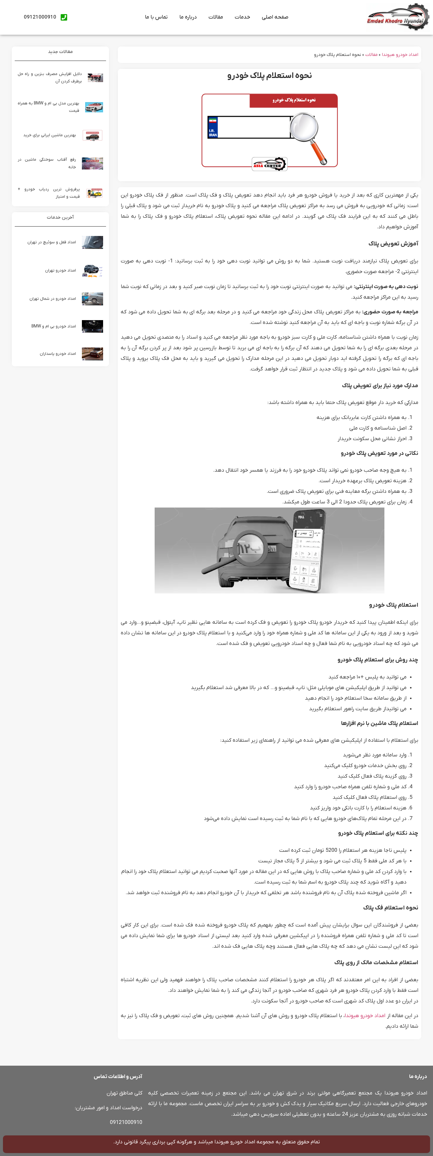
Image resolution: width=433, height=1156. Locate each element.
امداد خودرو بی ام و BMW (54, 326)
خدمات (242, 17)
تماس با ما (156, 17)
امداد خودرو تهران (60, 270)
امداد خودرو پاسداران (58, 354)
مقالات (216, 17)
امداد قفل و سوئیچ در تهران (51, 242)
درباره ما (188, 17)
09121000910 (126, 1122)
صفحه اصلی (275, 17)
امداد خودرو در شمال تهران (52, 299)
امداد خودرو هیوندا (400, 55)
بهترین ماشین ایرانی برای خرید (49, 135)
